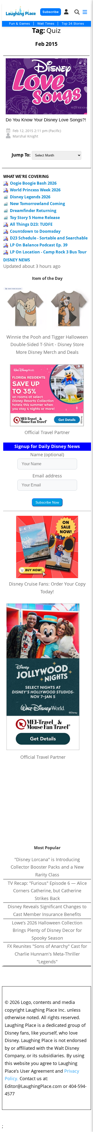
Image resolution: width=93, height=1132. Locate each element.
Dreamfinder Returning (33, 210)
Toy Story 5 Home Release (35, 217)
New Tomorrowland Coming (37, 203)
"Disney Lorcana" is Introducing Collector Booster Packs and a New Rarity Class (47, 867)
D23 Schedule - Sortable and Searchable (49, 238)
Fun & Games (19, 23)
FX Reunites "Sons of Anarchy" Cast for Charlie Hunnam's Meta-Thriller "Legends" (47, 953)
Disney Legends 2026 (30, 197)
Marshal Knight (25, 136)
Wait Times (45, 23)
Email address (47, 476)
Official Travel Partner (47, 432)
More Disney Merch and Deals (47, 352)
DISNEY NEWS (16, 260)
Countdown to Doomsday (35, 231)
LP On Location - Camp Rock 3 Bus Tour (48, 252)
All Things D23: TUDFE (31, 224)
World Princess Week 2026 (35, 190)
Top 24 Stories (73, 23)
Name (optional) (47, 454)
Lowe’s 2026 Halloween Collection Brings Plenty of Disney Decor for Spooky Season (47, 930)
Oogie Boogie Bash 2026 (33, 183)
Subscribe (50, 12)
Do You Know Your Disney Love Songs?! (46, 119)
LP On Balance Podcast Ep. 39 (38, 245)
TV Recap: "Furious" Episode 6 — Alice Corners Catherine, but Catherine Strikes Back (47, 890)
